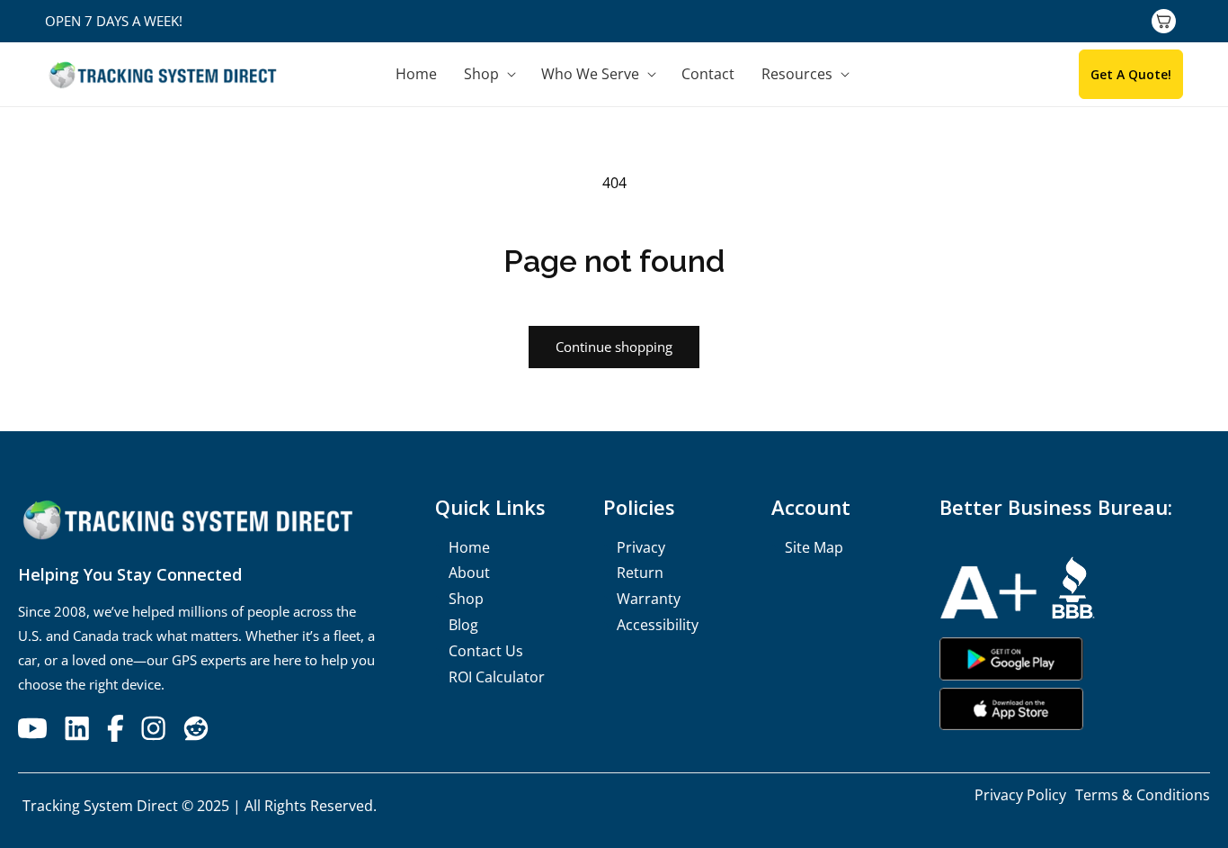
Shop (481, 74)
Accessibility (658, 625)
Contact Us (486, 651)
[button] (489, 74)
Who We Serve (590, 74)
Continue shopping (614, 347)
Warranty (649, 599)
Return (640, 572)
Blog (463, 625)
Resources (796, 74)
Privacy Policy (1020, 795)
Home (469, 547)
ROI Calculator (497, 677)
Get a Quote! (1130, 74)
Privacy (641, 547)
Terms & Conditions (1142, 795)
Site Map (814, 547)
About (469, 572)
